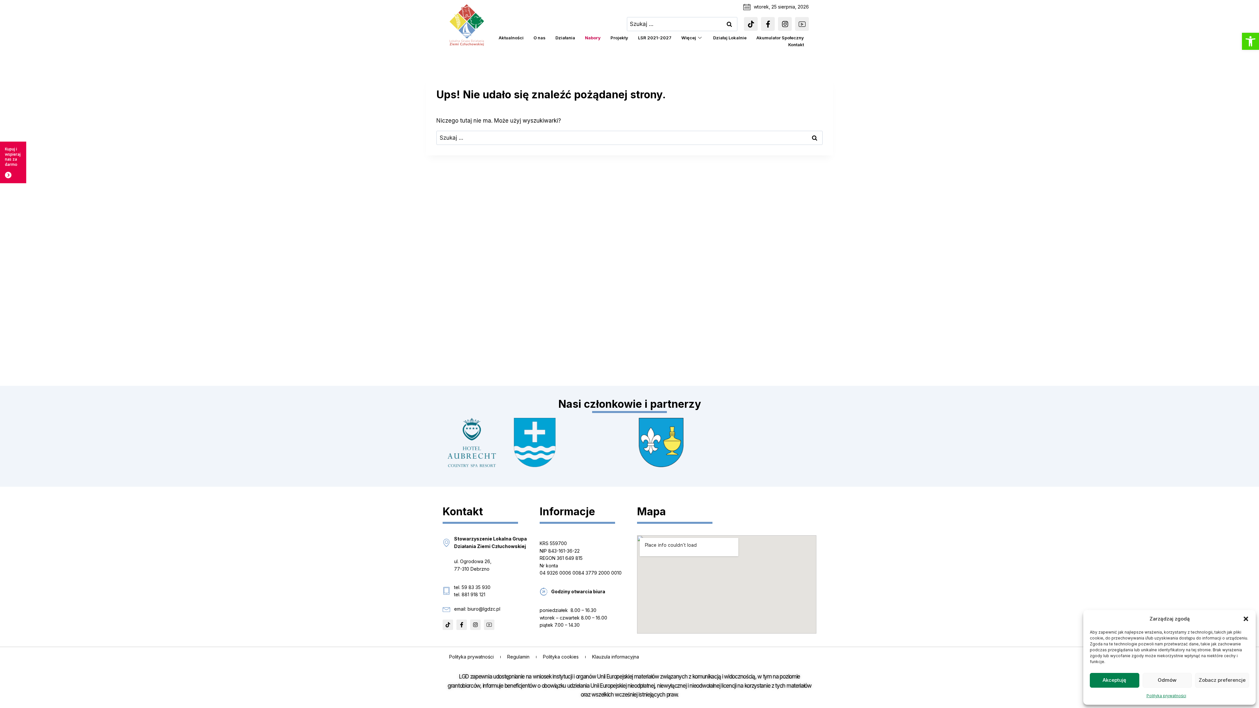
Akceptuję (1114, 680)
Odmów (1167, 680)
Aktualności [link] (511, 37)
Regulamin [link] (518, 656)
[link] (1250, 41)
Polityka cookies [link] (561, 656)
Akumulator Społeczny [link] (780, 37)
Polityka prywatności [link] (1166, 695)
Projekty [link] (619, 37)
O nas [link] (539, 37)
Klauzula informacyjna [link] (615, 656)
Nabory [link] (593, 37)
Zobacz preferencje (1222, 680)
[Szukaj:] (682, 24)
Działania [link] (565, 37)
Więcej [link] (688, 37)
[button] (1246, 619)
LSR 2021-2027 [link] (654, 37)
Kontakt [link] (796, 44)
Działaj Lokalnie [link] (730, 37)
